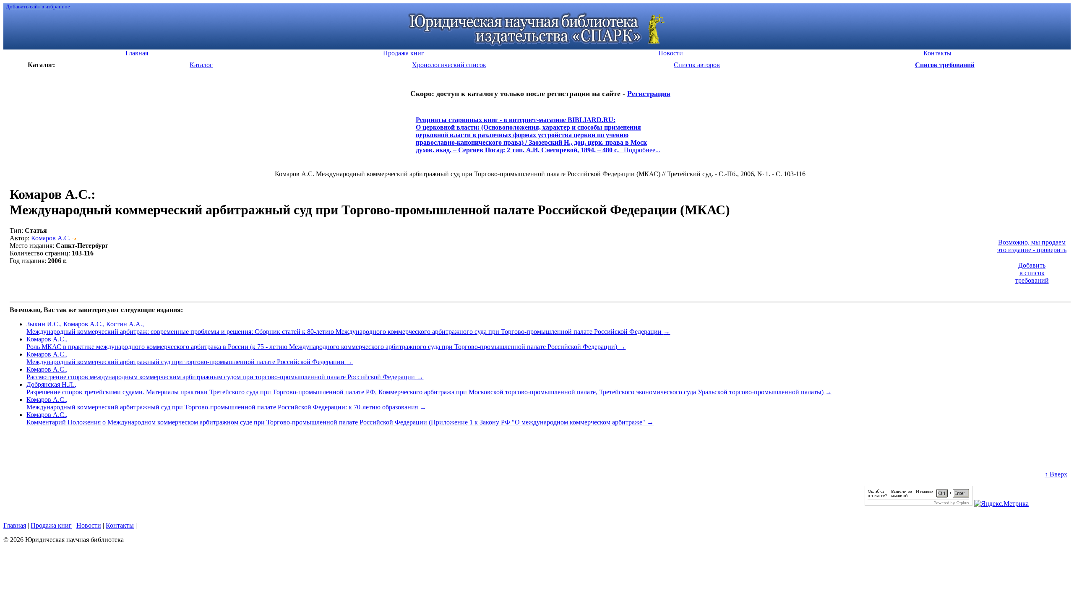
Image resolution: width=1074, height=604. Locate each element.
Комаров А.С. (50, 238)
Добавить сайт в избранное (38, 6)
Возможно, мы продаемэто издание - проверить (1031, 246)
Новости (88, 525)
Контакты (120, 525)
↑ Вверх (1056, 474)
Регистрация (648, 93)
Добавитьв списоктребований (1032, 273)
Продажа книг (51, 525)
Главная (14, 525)
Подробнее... (538, 139)
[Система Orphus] (918, 503)
